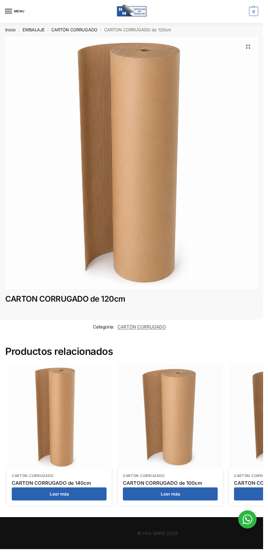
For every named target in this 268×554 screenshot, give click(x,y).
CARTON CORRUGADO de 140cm (51, 483)
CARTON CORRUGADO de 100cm (162, 483)
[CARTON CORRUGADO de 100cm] (170, 416)
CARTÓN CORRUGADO (74, 29)
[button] (252, 11)
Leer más (59, 494)
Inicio (10, 29)
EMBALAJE (34, 29)
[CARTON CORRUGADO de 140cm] (59, 416)
